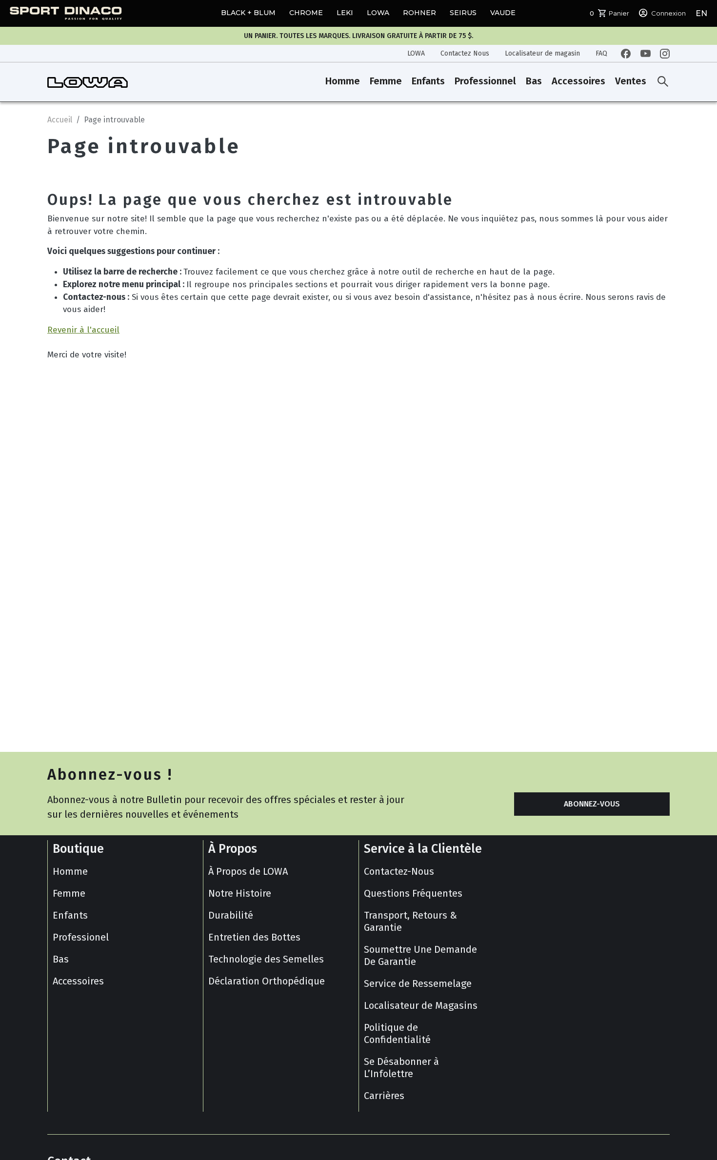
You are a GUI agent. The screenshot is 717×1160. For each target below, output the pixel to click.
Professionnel (485, 81)
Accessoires (578, 81)
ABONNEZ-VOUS (592, 803)
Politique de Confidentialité (397, 1033)
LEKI (345, 12)
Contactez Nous (464, 53)
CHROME (306, 12)
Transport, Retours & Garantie (410, 921)
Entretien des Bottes (254, 937)
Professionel (81, 937)
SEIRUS (463, 12)
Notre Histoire (239, 893)
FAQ (601, 53)
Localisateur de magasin (542, 53)
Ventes (630, 81)
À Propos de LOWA (248, 871)
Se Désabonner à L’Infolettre (401, 1068)
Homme (342, 81)
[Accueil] (87, 82)
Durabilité (230, 915)
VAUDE (503, 12)
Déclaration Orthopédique (266, 981)
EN (701, 13)
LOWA (378, 12)
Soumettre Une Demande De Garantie (420, 955)
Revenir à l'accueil (83, 330)
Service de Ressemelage (418, 983)
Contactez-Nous (399, 871)
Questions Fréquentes (413, 893)
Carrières (384, 1095)
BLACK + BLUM (248, 12)
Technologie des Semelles (266, 959)
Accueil (59, 119)
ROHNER (419, 12)
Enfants (428, 81)
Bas (534, 81)
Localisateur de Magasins (421, 1005)
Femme (386, 81)
